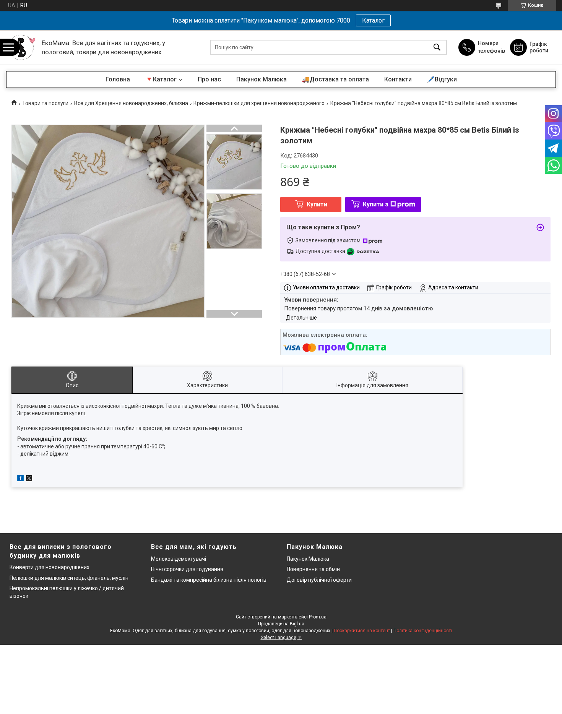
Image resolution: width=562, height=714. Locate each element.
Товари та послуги (45, 103)
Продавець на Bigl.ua (281, 623)
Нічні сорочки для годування (187, 569)
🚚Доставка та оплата (335, 79)
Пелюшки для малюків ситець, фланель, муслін (69, 578)
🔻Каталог (161, 79)
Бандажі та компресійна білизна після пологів (208, 580)
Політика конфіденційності (422, 630)
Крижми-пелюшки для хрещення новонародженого (259, 103)
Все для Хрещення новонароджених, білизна (131, 103)
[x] (29, 479)
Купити (317, 204)
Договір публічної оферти (319, 580)
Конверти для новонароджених (49, 567)
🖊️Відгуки (442, 79)
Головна (118, 79)
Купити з (375, 204)
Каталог (373, 20)
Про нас (209, 79)
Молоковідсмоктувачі (178, 559)
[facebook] (20, 479)
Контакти (398, 79)
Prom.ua (317, 617)
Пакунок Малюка (261, 79)
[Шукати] (437, 48)
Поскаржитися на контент (362, 630)
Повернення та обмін (313, 569)
